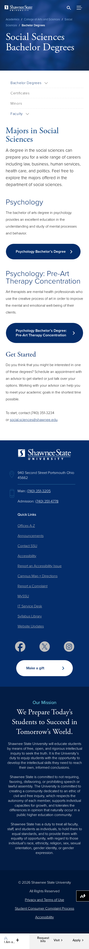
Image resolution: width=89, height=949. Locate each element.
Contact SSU (27, 546)
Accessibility (27, 556)
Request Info (43, 939)
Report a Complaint (32, 586)
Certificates (20, 93)
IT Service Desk (30, 606)
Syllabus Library (30, 616)
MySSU (23, 596)
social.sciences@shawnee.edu (34, 419)
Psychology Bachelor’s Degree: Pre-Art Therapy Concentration (41, 333)
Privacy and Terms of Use (44, 900)
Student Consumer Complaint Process (44, 908)
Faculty (16, 114)
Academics (12, 19)
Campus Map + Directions (38, 576)
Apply (77, 940)
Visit (57, 940)
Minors (16, 103)
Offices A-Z (26, 526)
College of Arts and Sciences (42, 19)
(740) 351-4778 (46, 501)
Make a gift (35, 668)
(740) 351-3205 (39, 491)
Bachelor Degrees (26, 83)
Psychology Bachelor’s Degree (41, 251)
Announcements (31, 536)
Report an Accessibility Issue (40, 566)
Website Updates (31, 626)
